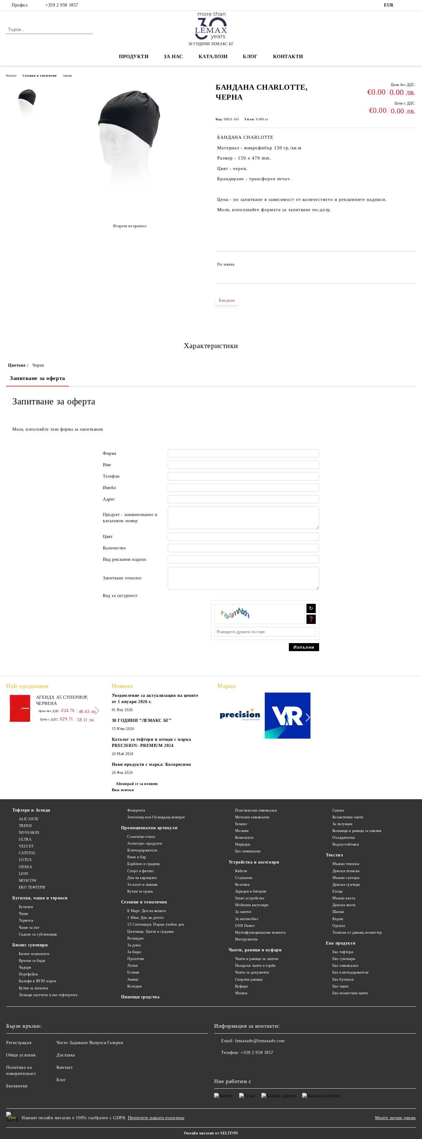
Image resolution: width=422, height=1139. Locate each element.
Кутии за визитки (33, 988)
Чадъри (25, 967)
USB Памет (245, 926)
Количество (114, 548)
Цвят (107, 536)
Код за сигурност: (121, 595)
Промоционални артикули (149, 827)
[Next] (95, 710)
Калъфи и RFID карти (37, 981)
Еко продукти (340, 943)
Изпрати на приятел (130, 226)
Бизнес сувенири (30, 945)
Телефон (111, 476)
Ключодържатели (142, 850)
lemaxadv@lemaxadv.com (260, 1041)
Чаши (23, 913)
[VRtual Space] (288, 716)
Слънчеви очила (141, 836)
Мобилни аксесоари (251, 905)
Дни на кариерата (142, 878)
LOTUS (25, 860)
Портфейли (28, 974)
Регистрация (18, 1042)
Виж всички (123, 790)
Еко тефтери (342, 952)
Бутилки (26, 907)
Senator (241, 824)
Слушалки (243, 878)
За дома (134, 945)
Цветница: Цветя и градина (150, 931)
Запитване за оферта (37, 378)
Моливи (242, 831)
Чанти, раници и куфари (255, 950)
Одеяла (338, 926)
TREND (25, 826)
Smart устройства (249, 898)
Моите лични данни (395, 1118)
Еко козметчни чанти (350, 993)
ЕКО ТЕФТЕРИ (32, 887)
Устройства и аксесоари (254, 862)
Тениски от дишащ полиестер (357, 932)
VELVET (26, 846)
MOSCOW (28, 880)
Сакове (338, 810)
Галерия (115, 1042)
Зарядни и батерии (250, 891)
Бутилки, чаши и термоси (40, 898)
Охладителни (343, 837)
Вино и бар (136, 857)
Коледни (134, 986)
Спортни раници (248, 979)
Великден (135, 938)
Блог (250, 56)
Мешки (241, 993)
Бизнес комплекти (34, 954)
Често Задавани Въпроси (81, 1042)
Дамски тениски (345, 871)
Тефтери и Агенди (31, 810)
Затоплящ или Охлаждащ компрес (156, 817)
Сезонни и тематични (40, 75)
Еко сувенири (343, 959)
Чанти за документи (252, 972)
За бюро (134, 952)
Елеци (337, 891)
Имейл (109, 487)
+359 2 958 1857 (61, 5)
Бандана (227, 300)
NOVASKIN (29, 832)
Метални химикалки (252, 817)
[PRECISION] (240, 716)
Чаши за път (29, 927)
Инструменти (246, 939)
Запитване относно (122, 578)
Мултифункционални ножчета (260, 932)
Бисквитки (17, 1086)
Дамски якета (343, 905)
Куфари (241, 986)
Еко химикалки (248, 851)
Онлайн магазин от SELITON (211, 1133)
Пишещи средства (140, 997)
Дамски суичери (346, 884)
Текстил (334, 855)
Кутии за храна (140, 891)
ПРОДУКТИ (133, 56)
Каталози (213, 56)
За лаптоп (243, 912)
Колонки (242, 884)
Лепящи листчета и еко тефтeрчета (48, 995)
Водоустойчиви (345, 844)
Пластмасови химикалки (256, 810)
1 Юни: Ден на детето (145, 917)
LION (23, 874)
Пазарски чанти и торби (255, 965)
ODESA (25, 867)
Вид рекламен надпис (125, 559)
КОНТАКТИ (288, 56)
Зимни (67, 75)
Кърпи (337, 919)
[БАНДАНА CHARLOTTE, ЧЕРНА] (130, 210)
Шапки (338, 912)
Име (107, 465)
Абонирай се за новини (137, 784)
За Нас (173, 56)
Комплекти (244, 837)
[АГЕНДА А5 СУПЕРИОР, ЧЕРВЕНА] (20, 708)
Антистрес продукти (144, 843)
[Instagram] (412, 5)
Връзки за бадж (32, 960)
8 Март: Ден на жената (146, 911)
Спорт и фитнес (140, 871)
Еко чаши (340, 986)
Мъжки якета (343, 898)
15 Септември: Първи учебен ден (155, 924)
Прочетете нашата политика (156, 1118)
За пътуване (342, 824)
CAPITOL (27, 853)
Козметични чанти (347, 817)
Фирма (109, 453)
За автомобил (246, 919)
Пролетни (135, 959)
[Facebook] (403, 5)
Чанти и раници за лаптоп (256, 959)
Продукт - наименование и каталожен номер (130, 517)
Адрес (109, 499)
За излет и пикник (142, 884)
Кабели (241, 871)
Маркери (242, 844)
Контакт (65, 1067)
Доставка (66, 1055)
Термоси (26, 920)
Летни (132, 965)
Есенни (133, 972)
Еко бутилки (342, 979)
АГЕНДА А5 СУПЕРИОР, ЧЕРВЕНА (62, 700)
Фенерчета (136, 810)
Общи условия (21, 1055)
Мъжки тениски (345, 864)
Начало (11, 75)
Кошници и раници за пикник (357, 831)
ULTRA (25, 839)
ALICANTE (29, 819)
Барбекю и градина (143, 864)
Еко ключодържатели (350, 972)
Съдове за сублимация (38, 934)
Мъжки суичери (345, 878)
